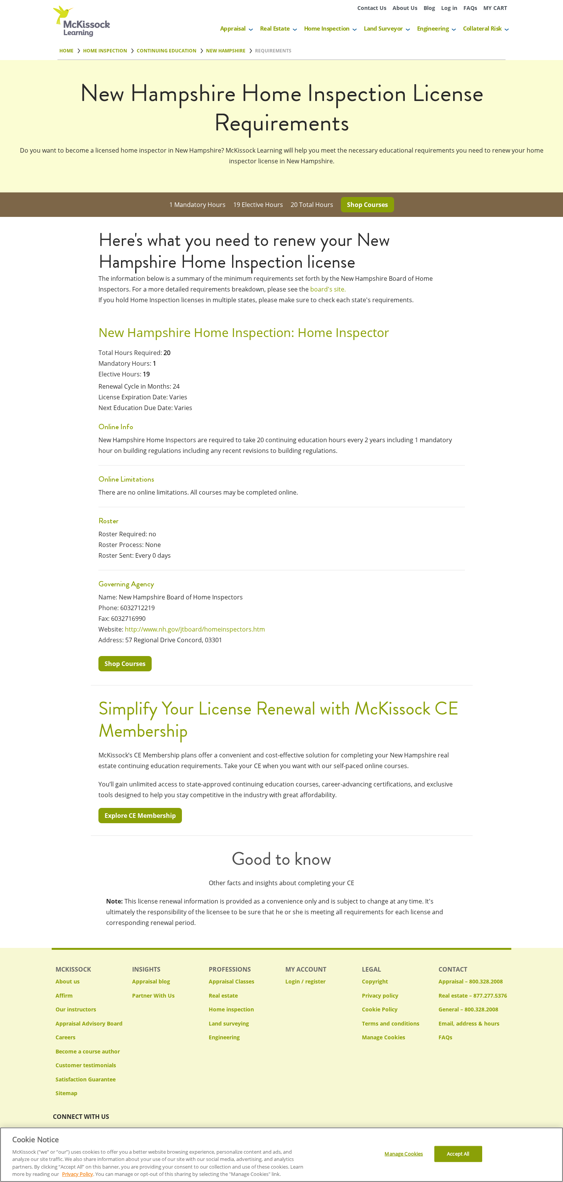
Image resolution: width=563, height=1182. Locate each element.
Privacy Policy (77, 1174)
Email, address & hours (469, 1023)
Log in (449, 7)
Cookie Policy (380, 1009)
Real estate (223, 995)
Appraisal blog (151, 981)
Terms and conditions (390, 1023)
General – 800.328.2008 (468, 1009)
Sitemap (66, 1093)
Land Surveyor (383, 28)
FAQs (470, 7)
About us (68, 981)
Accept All (458, 1153)
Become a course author (88, 1051)
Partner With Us (153, 995)
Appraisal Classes (231, 981)
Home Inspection (327, 28)
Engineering (432, 28)
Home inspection (231, 1009)
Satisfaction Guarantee (86, 1079)
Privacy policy (380, 995)
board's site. (328, 289)
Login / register (305, 981)
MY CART (495, 7)
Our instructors (76, 1009)
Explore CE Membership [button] (140, 815)
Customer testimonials (86, 1065)
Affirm (64, 995)
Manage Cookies (383, 1038)
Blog (429, 7)
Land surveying (229, 1023)
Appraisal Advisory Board (89, 1023)
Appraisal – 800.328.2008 (471, 981)
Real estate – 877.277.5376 (473, 995)
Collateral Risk (482, 28)
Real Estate (275, 28)
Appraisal (233, 28)
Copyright (375, 981)
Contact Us (371, 7)
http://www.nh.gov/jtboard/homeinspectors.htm (195, 629)
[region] (281, 1154)
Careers (65, 1037)
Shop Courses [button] (367, 204)
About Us (405, 7)
